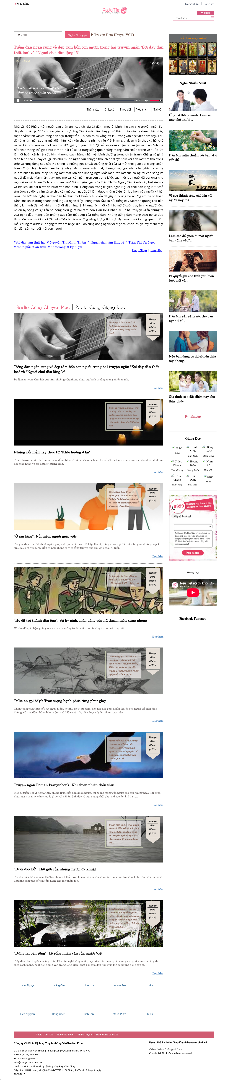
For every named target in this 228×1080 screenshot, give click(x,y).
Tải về (157, 109)
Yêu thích (142, 109)
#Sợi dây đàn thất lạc (29, 242)
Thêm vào (93, 109)
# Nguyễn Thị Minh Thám (66, 242)
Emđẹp (195, 416)
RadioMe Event (65, 1034)
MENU (22, 35)
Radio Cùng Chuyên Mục (43, 307)
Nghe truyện (77, 34)
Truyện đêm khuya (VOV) (114, 34)
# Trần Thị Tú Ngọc (140, 242)
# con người (22, 246)
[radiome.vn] (114, 11)
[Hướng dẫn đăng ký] (193, 528)
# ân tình (39, 246)
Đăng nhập (192, 3)
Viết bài (205, 12)
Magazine (22, 3)
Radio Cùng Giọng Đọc (100, 307)
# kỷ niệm (74, 246)
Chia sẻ (109, 109)
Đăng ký (208, 3)
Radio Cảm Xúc (44, 1034)
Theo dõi (125, 109)
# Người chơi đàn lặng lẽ (106, 242)
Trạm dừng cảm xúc (107, 1034)
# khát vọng (57, 246)
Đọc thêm (157, 387)
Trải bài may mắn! (193, 37)
